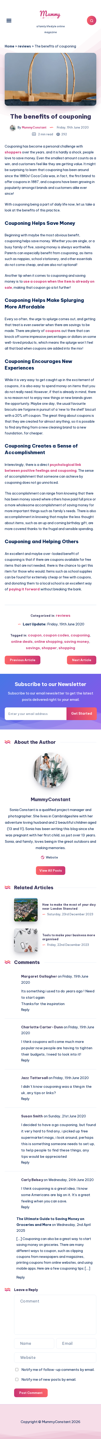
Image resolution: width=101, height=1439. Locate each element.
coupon (35, 635)
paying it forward (24, 589)
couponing (80, 635)
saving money (76, 641)
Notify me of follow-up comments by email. (57, 1369)
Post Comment (31, 1393)
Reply (25, 1010)
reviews (24, 46)
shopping (66, 648)
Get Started (81, 713)
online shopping (48, 641)
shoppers (13, 152)
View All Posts (50, 870)
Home (9, 46)
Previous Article (22, 660)
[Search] (91, 20)
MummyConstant (50, 799)
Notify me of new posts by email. (48, 1379)
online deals (22, 641)
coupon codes (56, 635)
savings (33, 648)
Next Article (81, 660)
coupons (53, 331)
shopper (49, 648)
